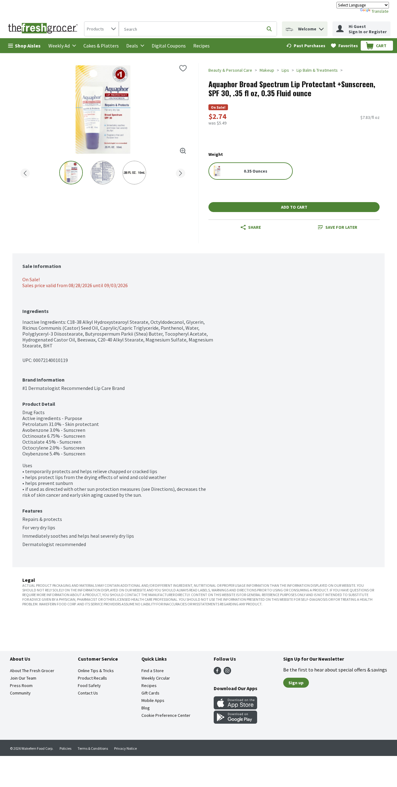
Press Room (21, 685)
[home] (44, 29)
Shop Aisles (28, 46)
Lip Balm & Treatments (317, 70)
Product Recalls (92, 678)
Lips (285, 70)
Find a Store (152, 670)
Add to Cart (294, 207)
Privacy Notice (125, 748)
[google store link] (235, 722)
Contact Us (88, 693)
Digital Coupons (169, 46)
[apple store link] (235, 707)
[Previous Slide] (25, 172)
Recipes (201, 46)
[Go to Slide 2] (102, 172)
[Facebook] (217, 672)
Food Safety (89, 685)
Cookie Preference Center (165, 715)
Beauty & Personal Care (230, 70)
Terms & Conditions (93, 748)
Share (254, 227)
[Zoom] (183, 151)
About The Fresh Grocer (32, 670)
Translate (380, 11)
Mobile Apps (152, 700)
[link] (305, 45)
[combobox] (101, 28)
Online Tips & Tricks (96, 670)
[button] (321, 27)
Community (20, 693)
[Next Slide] (180, 172)
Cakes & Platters (101, 46)
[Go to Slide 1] (71, 172)
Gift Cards (150, 693)
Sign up (296, 682)
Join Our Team (23, 678)
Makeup (267, 70)
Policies (65, 748)
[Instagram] (227, 672)
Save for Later (341, 227)
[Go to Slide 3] (134, 172)
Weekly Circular (155, 678)
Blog (145, 708)
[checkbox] (183, 68)
